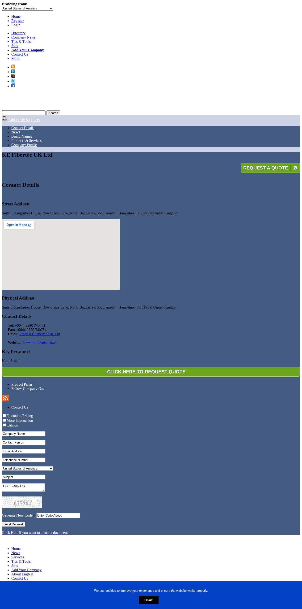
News (15, 132)
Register (17, 21)
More (15, 59)
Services (17, 557)
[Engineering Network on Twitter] (13, 81)
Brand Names (21, 136)
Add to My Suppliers (24, 120)
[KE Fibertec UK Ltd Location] (151, 255)
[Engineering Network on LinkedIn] (13, 72)
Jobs (14, 46)
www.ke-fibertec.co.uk (39, 342)
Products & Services (26, 141)
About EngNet (22, 574)
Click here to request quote (146, 371)
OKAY (148, 600)
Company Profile (24, 145)
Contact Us (19, 54)
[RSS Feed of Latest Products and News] (13, 67)
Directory (18, 33)
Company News (23, 37)
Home (16, 16)
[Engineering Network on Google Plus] (13, 76)
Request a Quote (265, 167)
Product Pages (22, 384)
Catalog (12, 425)
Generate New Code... (18, 515)
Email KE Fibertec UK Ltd (39, 334)
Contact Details (22, 128)
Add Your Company (26, 570)
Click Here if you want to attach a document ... (36, 533)
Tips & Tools (21, 41)
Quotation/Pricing (20, 416)
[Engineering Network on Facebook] (13, 86)
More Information (20, 420)
